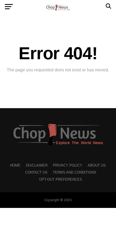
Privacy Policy (67, 165)
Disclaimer (36, 165)
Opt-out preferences (60, 179)
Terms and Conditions (74, 172)
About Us (97, 165)
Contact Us (36, 172)
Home (15, 165)
